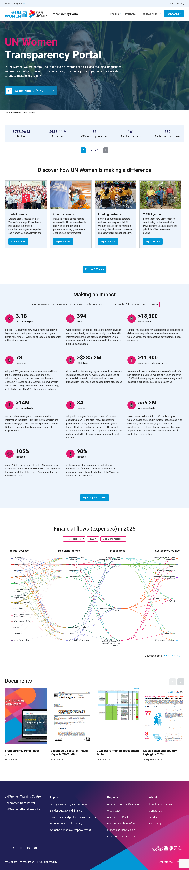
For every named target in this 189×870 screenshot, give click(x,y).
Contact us (155, 811)
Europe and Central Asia (121, 830)
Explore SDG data (94, 269)
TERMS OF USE (11, 862)
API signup (155, 824)
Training (180, 3)
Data (171, 3)
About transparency (160, 804)
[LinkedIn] (28, 848)
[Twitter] (13, 848)
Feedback (154, 817)
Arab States (114, 811)
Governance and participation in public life (74, 817)
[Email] (35, 848)
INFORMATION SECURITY (47, 862)
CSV (165, 656)
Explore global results (94, 497)
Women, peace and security (66, 824)
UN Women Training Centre (23, 796)
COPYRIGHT (165, 862)
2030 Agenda (149, 13)
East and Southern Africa (121, 824)
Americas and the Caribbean (123, 804)
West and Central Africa (121, 837)
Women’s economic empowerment (70, 830)
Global (8, 3)
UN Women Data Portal (20, 803)
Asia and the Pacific (118, 817)
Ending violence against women (68, 804)
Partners (130, 13)
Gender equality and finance (66, 811)
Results (114, 13)
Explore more (18, 241)
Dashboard (172, 13)
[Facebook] (6, 848)
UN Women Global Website (22, 809)
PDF (174, 656)
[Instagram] (20, 848)
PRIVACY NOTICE (27, 862)
